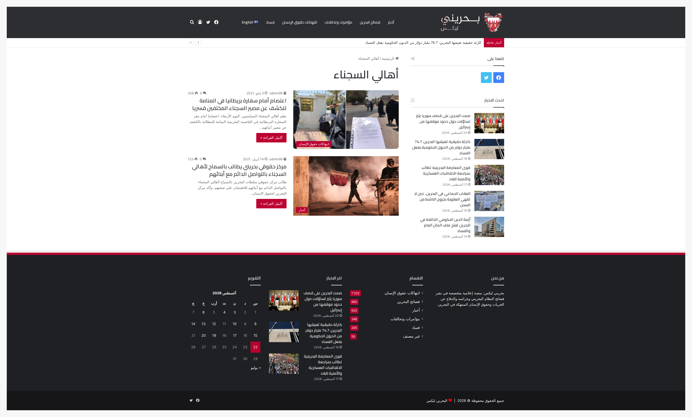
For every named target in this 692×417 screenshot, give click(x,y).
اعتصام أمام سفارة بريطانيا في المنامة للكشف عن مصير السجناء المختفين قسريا (239, 104)
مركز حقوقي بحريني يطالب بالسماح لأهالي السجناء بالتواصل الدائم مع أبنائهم (239, 170)
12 (214, 324)
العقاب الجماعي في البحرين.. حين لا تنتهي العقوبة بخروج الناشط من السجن (442, 199)
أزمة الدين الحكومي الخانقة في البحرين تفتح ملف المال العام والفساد (445, 225)
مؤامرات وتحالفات (338, 22)
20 (203, 335)
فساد (270, 22)
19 (214, 335)
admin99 (276, 93)
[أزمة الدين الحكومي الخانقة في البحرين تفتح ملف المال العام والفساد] (489, 227)
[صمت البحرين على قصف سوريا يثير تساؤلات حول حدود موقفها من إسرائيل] (489, 123)
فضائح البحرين (370, 22)
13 (203, 324)
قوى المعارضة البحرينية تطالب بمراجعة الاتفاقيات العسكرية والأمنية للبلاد (445, 173)
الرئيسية (388, 58)
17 (235, 335)
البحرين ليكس (437, 400)
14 (193, 324)
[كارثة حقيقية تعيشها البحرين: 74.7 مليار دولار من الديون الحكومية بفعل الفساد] (489, 149)
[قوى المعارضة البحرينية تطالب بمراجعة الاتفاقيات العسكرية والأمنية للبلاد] (489, 175)
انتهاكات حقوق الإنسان (299, 22)
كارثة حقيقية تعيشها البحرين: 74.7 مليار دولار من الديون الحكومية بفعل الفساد (423, 42)
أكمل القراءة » (271, 137)
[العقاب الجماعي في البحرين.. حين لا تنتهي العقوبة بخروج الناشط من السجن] (489, 201)
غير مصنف (411, 336)
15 (255, 335)
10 (235, 324)
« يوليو (256, 367)
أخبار (391, 22)
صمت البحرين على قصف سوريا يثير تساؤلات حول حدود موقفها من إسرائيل (443, 121)
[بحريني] (462, 22)
